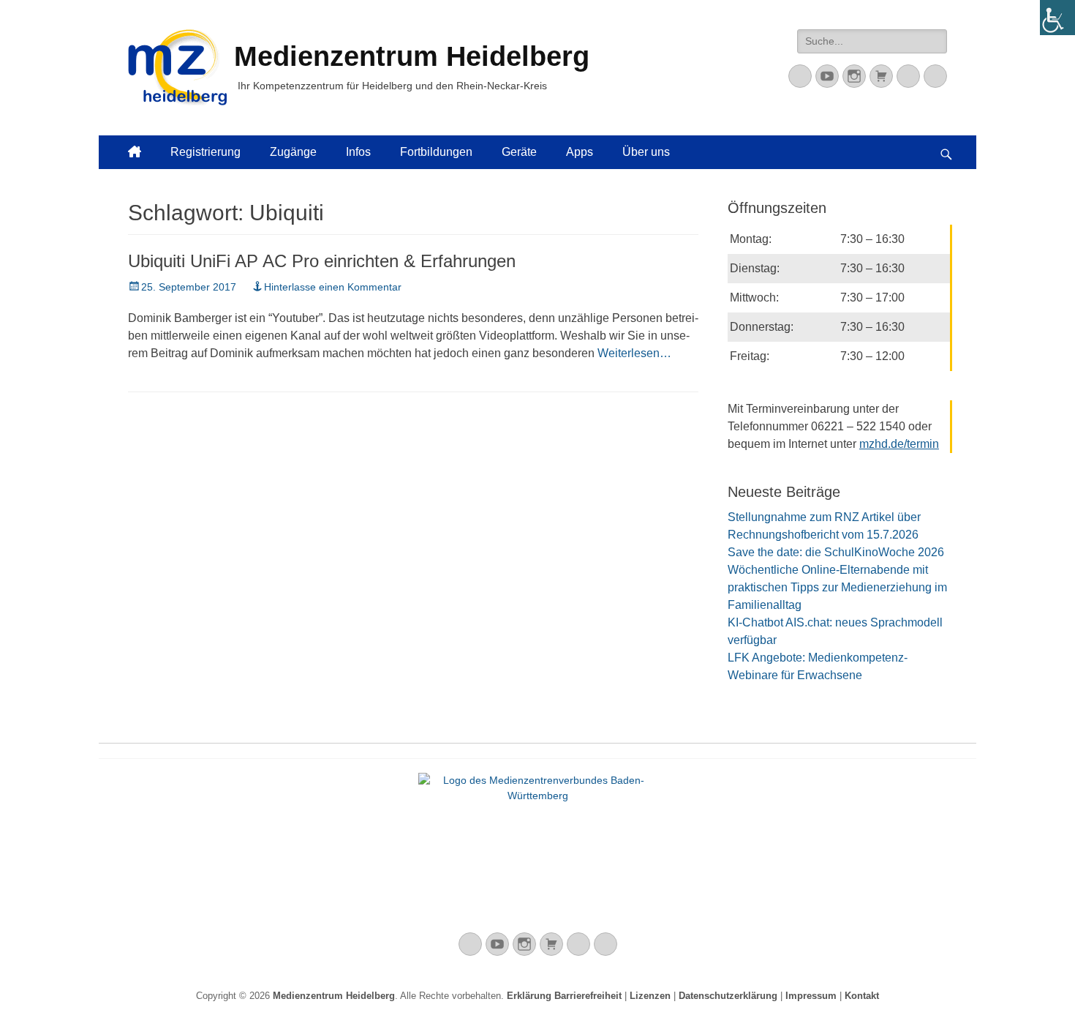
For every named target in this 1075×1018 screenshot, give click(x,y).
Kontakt (862, 995)
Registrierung (205, 152)
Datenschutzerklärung (728, 995)
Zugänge (293, 152)
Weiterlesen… (634, 353)
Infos (358, 152)
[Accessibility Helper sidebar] (1057, 17)
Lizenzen (650, 995)
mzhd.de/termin (899, 444)
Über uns (646, 152)
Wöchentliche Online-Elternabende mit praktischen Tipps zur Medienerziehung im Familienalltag (837, 587)
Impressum (811, 995)
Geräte (519, 152)
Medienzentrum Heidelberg (334, 995)
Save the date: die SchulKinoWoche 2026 (836, 552)
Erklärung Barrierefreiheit (564, 995)
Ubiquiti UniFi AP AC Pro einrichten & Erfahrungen (322, 261)
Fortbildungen (436, 152)
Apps (579, 152)
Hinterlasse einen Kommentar (332, 287)
